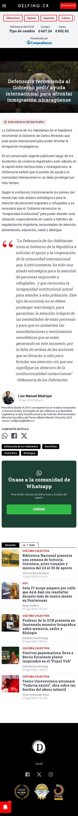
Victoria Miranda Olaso (35, 573)
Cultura (66, 18)
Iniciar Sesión (68, 6)
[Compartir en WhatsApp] (4, 436)
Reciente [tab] (10, 545)
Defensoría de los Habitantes (21, 446)
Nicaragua (29, 453)
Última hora (13, 18)
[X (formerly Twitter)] (39, 774)
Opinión (31, 18)
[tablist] (39, 545)
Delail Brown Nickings (35, 638)
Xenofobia (51, 446)
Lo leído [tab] (29, 545)
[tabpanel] (39, 624)
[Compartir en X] (24, 435)
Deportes (48, 18)
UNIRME (39, 509)
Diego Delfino (30, 605)
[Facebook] (27, 774)
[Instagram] (50, 774)
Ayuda (39, 763)
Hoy (39, 74)
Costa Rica (10, 453)
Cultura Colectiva (35, 551)
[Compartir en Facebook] (14, 435)
